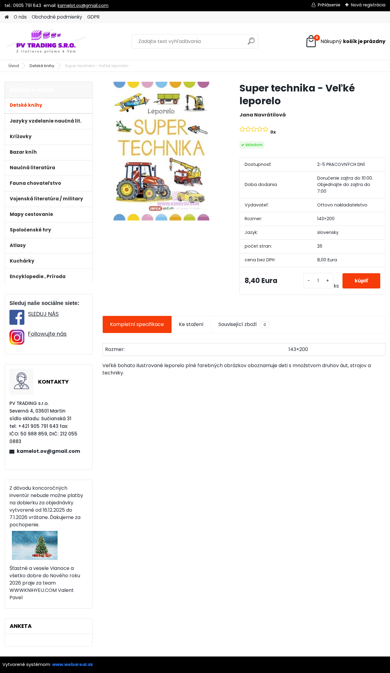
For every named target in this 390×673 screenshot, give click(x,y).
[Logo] (46, 41)
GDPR (93, 17)
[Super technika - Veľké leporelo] (161, 151)
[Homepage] (7, 17)
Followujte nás (47, 334)
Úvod (14, 66)
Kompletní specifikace (137, 324)
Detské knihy (42, 66)
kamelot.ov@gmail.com (83, 5)
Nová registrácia (368, 5)
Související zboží (242, 324)
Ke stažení (191, 324)
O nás (20, 17)
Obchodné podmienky (57, 17)
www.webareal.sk (72, 664)
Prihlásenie (329, 5)
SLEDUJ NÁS (43, 314)
